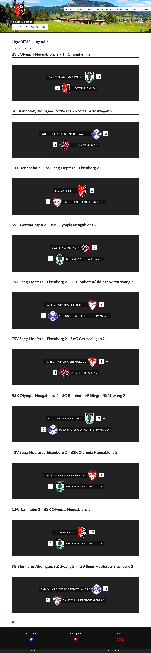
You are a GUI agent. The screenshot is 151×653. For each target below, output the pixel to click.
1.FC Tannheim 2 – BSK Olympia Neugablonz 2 (51, 509)
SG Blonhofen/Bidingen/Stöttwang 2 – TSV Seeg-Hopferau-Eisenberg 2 (72, 566)
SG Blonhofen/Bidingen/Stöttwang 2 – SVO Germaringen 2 (62, 111)
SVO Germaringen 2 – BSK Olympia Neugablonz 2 (54, 225)
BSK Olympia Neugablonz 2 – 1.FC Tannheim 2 (51, 54)
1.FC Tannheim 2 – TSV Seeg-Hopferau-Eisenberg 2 (55, 168)
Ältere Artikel (17, 622)
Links (136, 9)
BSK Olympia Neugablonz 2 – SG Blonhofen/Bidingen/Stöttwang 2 (68, 395)
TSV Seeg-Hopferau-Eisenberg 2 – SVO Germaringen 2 (58, 338)
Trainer (90, 9)
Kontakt (145, 9)
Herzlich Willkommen (22, 22)
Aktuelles (70, 9)
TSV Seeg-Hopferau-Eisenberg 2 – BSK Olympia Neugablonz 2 (64, 452)
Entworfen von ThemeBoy (114, 651)
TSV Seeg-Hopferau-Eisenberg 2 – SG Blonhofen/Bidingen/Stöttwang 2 (72, 282)
